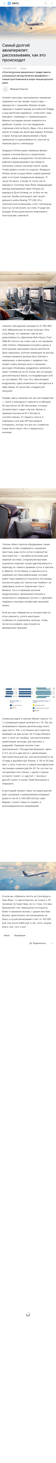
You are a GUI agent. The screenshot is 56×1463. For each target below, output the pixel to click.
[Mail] (9, 3)
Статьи (23, 68)
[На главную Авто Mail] (15, 3)
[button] (28, 296)
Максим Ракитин (19, 89)
